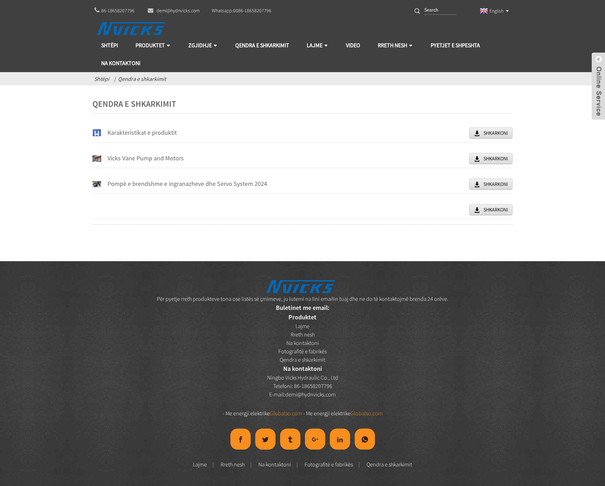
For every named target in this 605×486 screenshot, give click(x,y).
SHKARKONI (496, 133)
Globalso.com (286, 413)
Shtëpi (101, 78)
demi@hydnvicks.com (310, 394)
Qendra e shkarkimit (142, 78)
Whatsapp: (241, 10)
